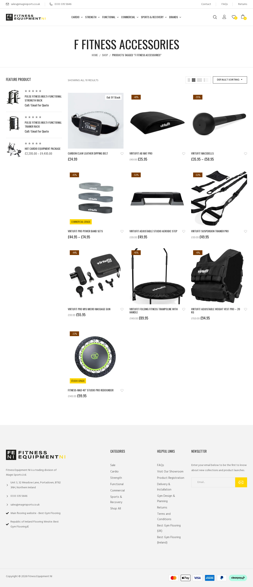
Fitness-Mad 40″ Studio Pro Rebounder (90, 390)
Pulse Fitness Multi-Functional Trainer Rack (43, 124)
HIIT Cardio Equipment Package (42, 148)
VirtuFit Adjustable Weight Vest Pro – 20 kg (215, 310)
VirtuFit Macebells (202, 153)
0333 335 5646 (63, 4)
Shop (105, 55)
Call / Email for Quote (37, 105)
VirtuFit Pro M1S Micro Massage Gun (89, 309)
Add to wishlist (122, 153)
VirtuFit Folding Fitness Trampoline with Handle (153, 310)
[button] (244, 17)
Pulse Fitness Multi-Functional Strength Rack (43, 98)
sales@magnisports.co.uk (25, 4)
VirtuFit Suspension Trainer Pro (210, 231)
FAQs (225, 4)
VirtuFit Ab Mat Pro (140, 153)
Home (95, 55)
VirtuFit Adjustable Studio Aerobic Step (153, 231)
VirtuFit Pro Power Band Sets (85, 231)
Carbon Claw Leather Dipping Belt (88, 153)
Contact (206, 4)
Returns (242, 4)
